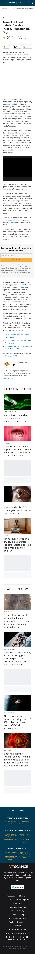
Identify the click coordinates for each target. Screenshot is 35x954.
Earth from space (24, 821)
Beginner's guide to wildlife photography (24, 853)
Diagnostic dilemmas (10, 824)
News (27, 39)
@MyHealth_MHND (10, 356)
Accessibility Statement (17, 896)
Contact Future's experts (17, 900)
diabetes (13, 222)
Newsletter (28, 47)
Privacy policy (17, 911)
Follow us (18, 47)
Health (4, 18)
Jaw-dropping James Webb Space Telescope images (10, 835)
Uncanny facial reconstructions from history (24, 841)
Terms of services (23, 265)
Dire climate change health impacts (23, 8)
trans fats (6, 104)
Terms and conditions (17, 907)
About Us (17, 903)
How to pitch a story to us (17, 933)
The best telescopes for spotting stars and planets (10, 858)
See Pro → (21, 3)
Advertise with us (17, 918)
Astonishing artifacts (24, 824)
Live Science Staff (15, 37)
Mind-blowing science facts (24, 857)
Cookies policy (17, 915)
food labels (22, 287)
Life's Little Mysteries (10, 821)
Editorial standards (17, 929)
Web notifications (17, 922)
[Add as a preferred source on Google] (17, 887)
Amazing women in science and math (25, 834)
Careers (17, 926)
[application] (17, 166)
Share (7, 47)
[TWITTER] (14, 365)
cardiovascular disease (16, 236)
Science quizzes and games (10, 853)
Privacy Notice (24, 267)
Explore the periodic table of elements (10, 840)
